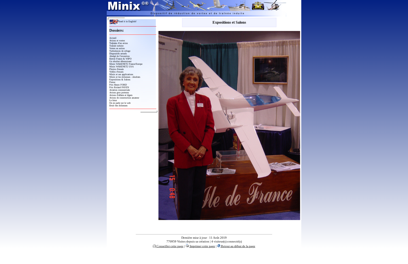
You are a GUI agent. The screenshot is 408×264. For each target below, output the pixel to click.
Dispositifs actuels (118, 53)
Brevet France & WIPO (120, 58)
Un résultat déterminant (120, 61)
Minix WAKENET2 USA (121, 66)
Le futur (113, 100)
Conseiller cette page (169, 246)
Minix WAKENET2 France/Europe (125, 64)
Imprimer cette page (202, 246)
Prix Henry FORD (118, 84)
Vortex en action (117, 48)
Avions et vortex (117, 40)
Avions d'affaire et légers (120, 95)
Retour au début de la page (237, 246)
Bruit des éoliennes (118, 105)
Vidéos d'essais (116, 71)
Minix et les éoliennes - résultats (124, 77)
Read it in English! (127, 21)
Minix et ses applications (121, 74)
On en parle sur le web (120, 103)
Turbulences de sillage (119, 51)
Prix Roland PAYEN (119, 87)
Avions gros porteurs (119, 92)
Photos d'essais (116, 69)
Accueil (112, 38)
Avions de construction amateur (124, 97)
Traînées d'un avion (118, 43)
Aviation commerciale (119, 90)
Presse (112, 82)
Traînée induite (116, 45)
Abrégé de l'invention (119, 56)
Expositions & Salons (119, 79)
